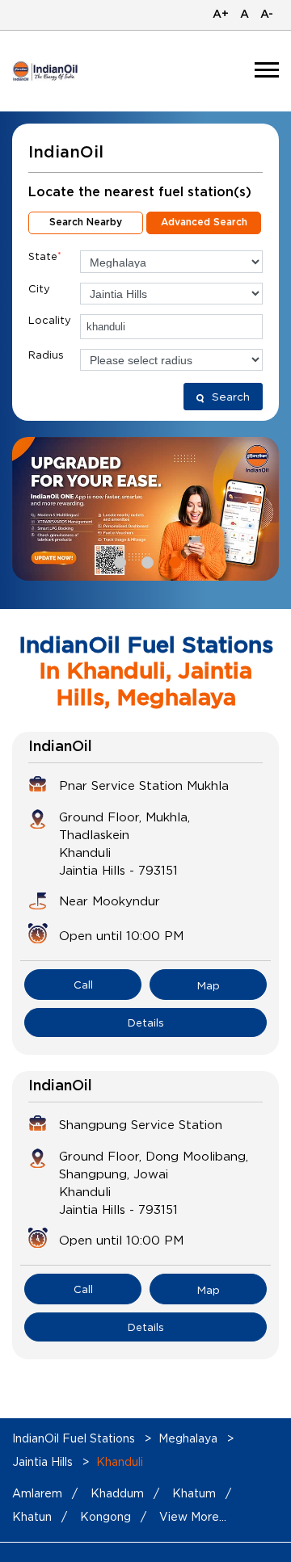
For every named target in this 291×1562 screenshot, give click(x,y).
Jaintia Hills (42, 1461)
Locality (49, 319)
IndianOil (60, 747)
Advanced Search (204, 222)
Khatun (32, 1516)
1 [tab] (118, 560)
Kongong (105, 1516)
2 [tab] (145, 560)
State (44, 256)
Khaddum (117, 1493)
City (39, 288)
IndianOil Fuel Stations (75, 1438)
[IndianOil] (45, 71)
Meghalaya (187, 1438)
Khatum (194, 1493)
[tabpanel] (145, 509)
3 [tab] (173, 560)
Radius (46, 354)
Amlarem (37, 1493)
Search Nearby (85, 222)
